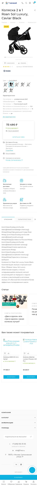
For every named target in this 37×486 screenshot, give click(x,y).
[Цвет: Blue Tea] (5, 84)
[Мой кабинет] (30, 3)
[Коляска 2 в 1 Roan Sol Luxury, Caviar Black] (18, 40)
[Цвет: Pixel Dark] (22, 84)
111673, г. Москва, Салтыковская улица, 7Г (20, 456)
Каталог (5, 417)
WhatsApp (21, 464)
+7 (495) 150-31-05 (19, 444)
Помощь (5, 428)
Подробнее (9, 150)
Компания (6, 412)
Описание (8, 219)
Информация (7, 423)
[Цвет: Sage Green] (5, 90)
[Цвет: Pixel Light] (28, 84)
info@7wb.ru (20, 450)
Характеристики (24, 219)
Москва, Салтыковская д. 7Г (14, 160)
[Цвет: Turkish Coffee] (11, 90)
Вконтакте (16, 464)
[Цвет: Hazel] (16, 84)
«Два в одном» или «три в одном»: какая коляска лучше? (14, 319)
